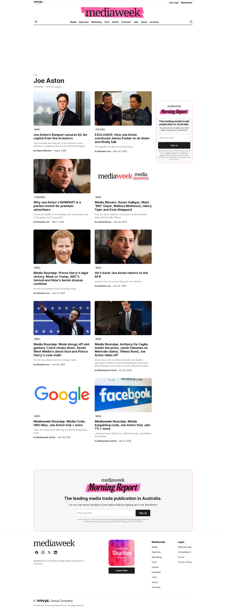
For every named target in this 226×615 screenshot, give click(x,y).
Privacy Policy (136, 519)
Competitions (184, 552)
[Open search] (191, 22)
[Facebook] (36, 553)
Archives (154, 22)
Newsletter (187, 2)
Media (73, 22)
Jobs (136, 22)
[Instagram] (42, 553)
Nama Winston (44, 150)
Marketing (96, 22)
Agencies (84, 22)
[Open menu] (36, 22)
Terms (181, 557)
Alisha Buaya (104, 222)
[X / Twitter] (49, 553)
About (144, 22)
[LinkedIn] (55, 553)
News (37, 129)
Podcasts (126, 22)
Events (115, 22)
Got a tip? (174, 2)
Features (100, 129)
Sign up (174, 145)
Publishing (40, 197)
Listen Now (121, 570)
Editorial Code (184, 547)
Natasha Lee (104, 151)
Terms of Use (170, 153)
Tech (106, 22)
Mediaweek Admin (107, 370)
